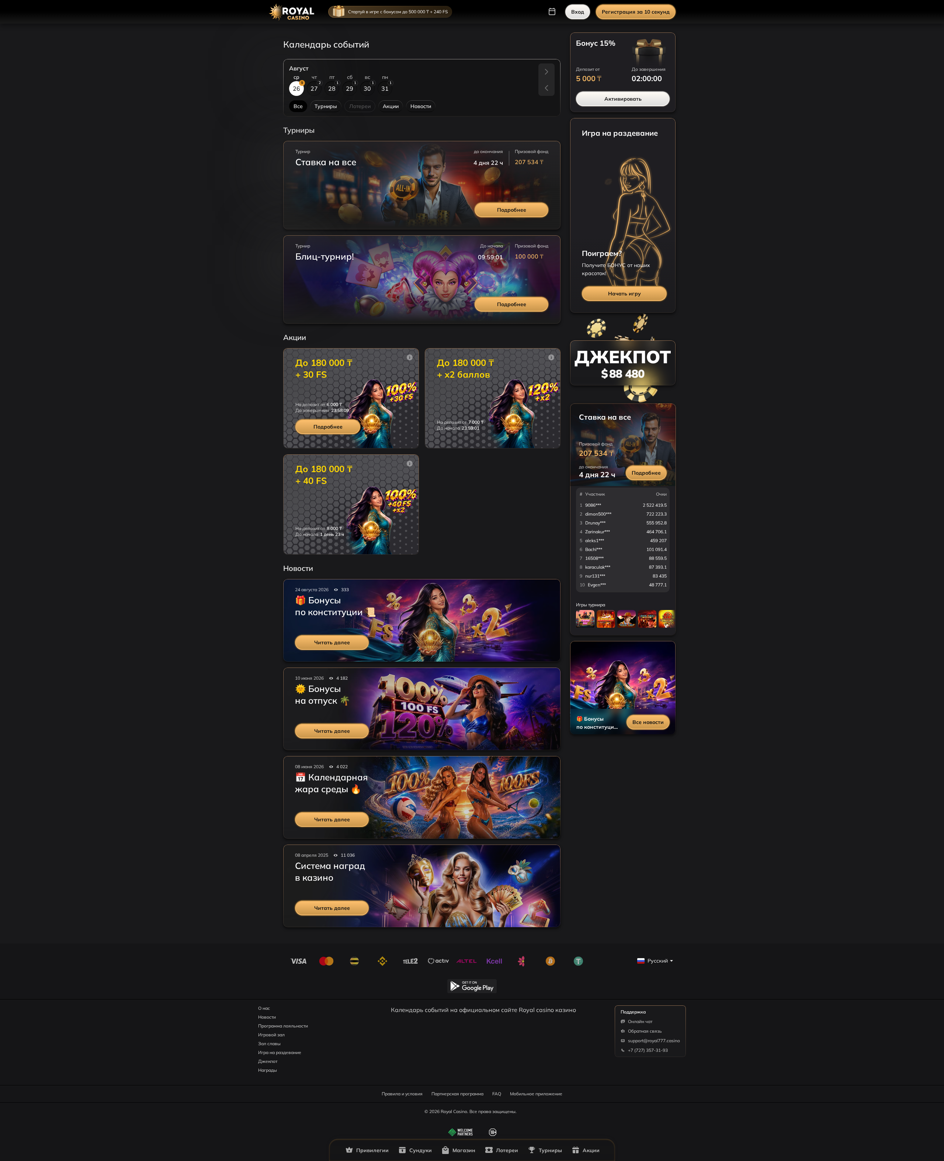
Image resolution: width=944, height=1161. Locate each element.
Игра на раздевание (279, 1052)
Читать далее (332, 642)
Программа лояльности (283, 1026)
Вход (577, 11)
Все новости (648, 722)
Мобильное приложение (536, 1093)
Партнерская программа (457, 1093)
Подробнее (511, 210)
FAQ (496, 1093)
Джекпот (267, 1061)
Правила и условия (402, 1093)
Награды (267, 1070)
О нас (264, 1008)
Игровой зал (271, 1034)
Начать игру (624, 293)
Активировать (623, 99)
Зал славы (269, 1043)
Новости (267, 1017)
